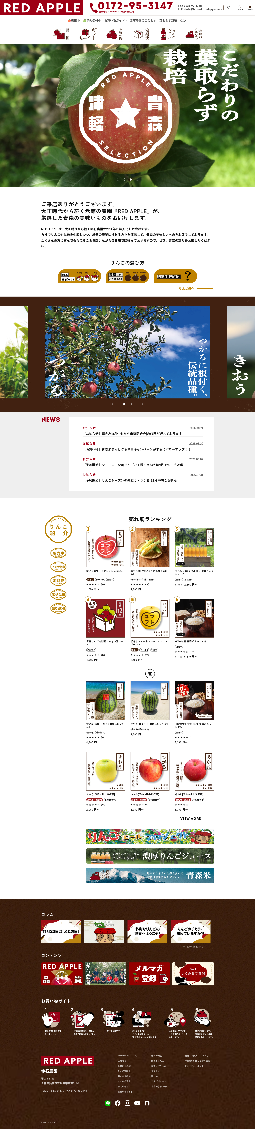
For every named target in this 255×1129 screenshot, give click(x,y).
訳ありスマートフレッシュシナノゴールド (149, 643)
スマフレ (155, 1071)
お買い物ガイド (125, 1091)
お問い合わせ (124, 1086)
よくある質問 (124, 1081)
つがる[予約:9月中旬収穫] (145, 794)
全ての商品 (156, 1055)
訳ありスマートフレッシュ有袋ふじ (104, 572)
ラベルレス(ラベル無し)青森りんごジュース (194, 572)
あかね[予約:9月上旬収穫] (189, 794)
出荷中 (110, 579)
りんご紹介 (187, 288)
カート (250, 7)
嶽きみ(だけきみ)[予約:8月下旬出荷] (149, 572)
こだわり (122, 1060)
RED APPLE (52, 1123)
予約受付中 (136, 579)
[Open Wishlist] (229, 7)
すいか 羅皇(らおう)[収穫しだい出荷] (105, 725)
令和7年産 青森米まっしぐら (191, 641)
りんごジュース (158, 1081)
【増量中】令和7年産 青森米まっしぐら (193, 725)
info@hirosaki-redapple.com (203, 9)
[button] (115, 20)
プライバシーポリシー (195, 1065)
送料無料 (148, 579)
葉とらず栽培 (124, 1076)
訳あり (90, 579)
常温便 (187, 579)
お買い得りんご (158, 1065)
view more (193, 947)
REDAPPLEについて (127, 1055)
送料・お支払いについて (196, 1055)
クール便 (100, 579)
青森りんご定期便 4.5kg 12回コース (104, 643)
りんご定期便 (124, 1071)
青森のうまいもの (159, 1086)
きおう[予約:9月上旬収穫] (100, 794)
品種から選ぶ (124, 1065)
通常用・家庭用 (94, 799)
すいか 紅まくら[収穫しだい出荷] (149, 723)
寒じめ (154, 1076)
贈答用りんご (157, 1060)
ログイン (239, 7)
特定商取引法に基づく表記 (197, 1060)
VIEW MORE (190, 819)
